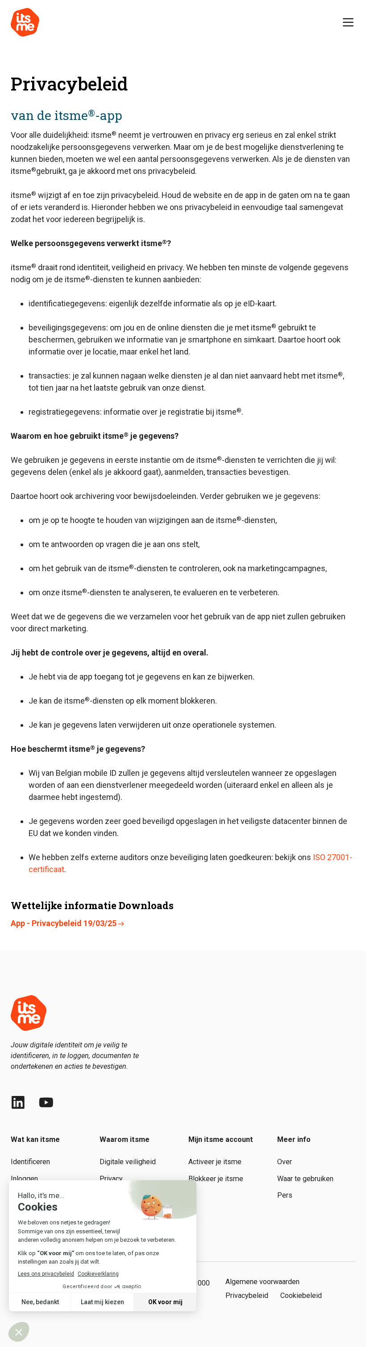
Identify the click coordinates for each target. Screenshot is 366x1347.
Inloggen (24, 1178)
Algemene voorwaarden (262, 1281)
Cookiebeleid (301, 1295)
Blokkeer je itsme (215, 1178)
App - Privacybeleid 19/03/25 (63, 923)
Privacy (111, 1178)
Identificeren (30, 1162)
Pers (284, 1195)
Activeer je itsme (214, 1162)
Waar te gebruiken (305, 1178)
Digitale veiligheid (128, 1162)
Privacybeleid (246, 1295)
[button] (348, 22)
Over (284, 1162)
